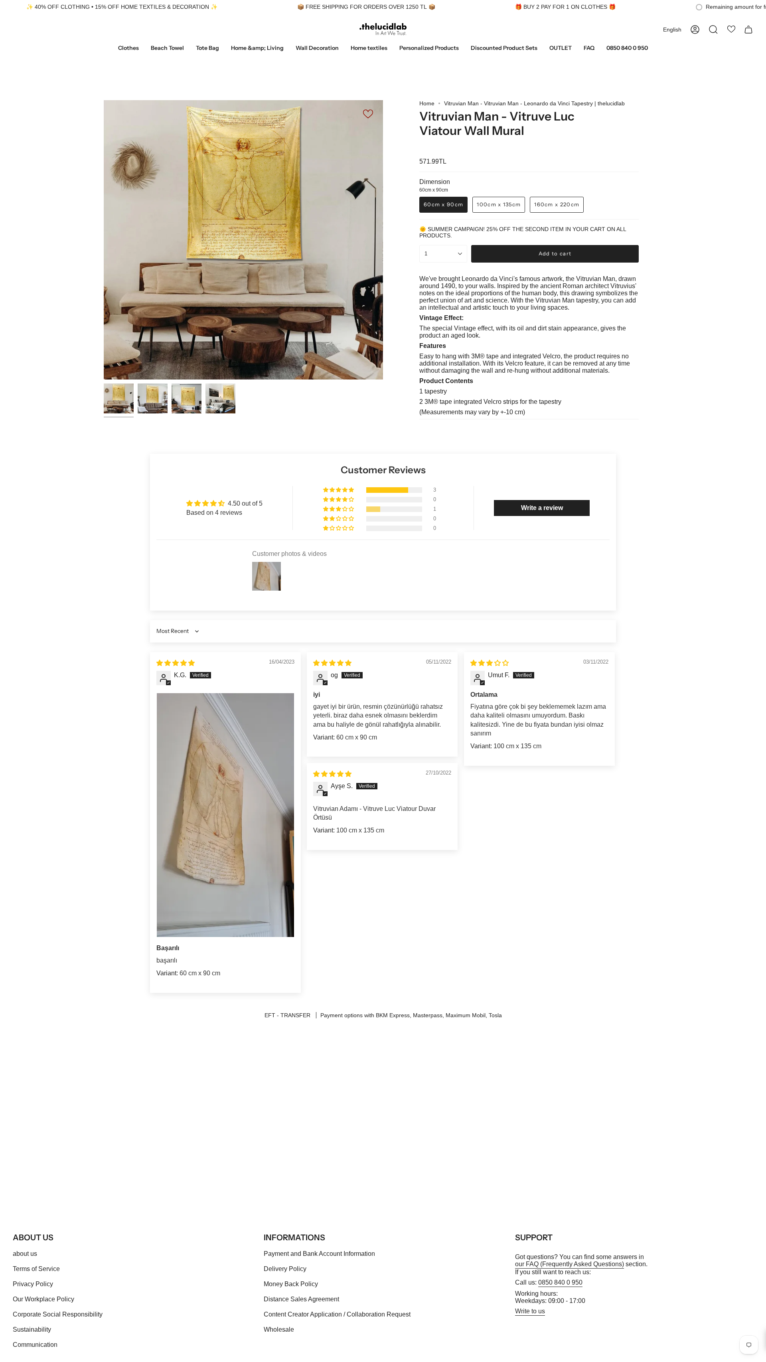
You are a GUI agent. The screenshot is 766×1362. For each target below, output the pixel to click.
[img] (175, 663)
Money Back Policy (291, 1284)
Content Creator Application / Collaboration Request (337, 1314)
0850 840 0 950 (560, 1282)
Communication (35, 1344)
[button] (128, 48)
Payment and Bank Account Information (319, 1253)
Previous (104, 240)
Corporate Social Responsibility (58, 1314)
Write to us (530, 1311)
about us (25, 1253)
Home (426, 103)
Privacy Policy (33, 1284)
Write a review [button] (542, 507)
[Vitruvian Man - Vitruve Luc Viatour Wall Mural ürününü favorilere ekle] (368, 113)
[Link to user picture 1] (225, 815)
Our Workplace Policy (43, 1299)
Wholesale (279, 1329)
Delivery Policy (285, 1268)
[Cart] (748, 29)
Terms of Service (36, 1268)
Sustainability (32, 1329)
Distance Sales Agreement (301, 1299)
